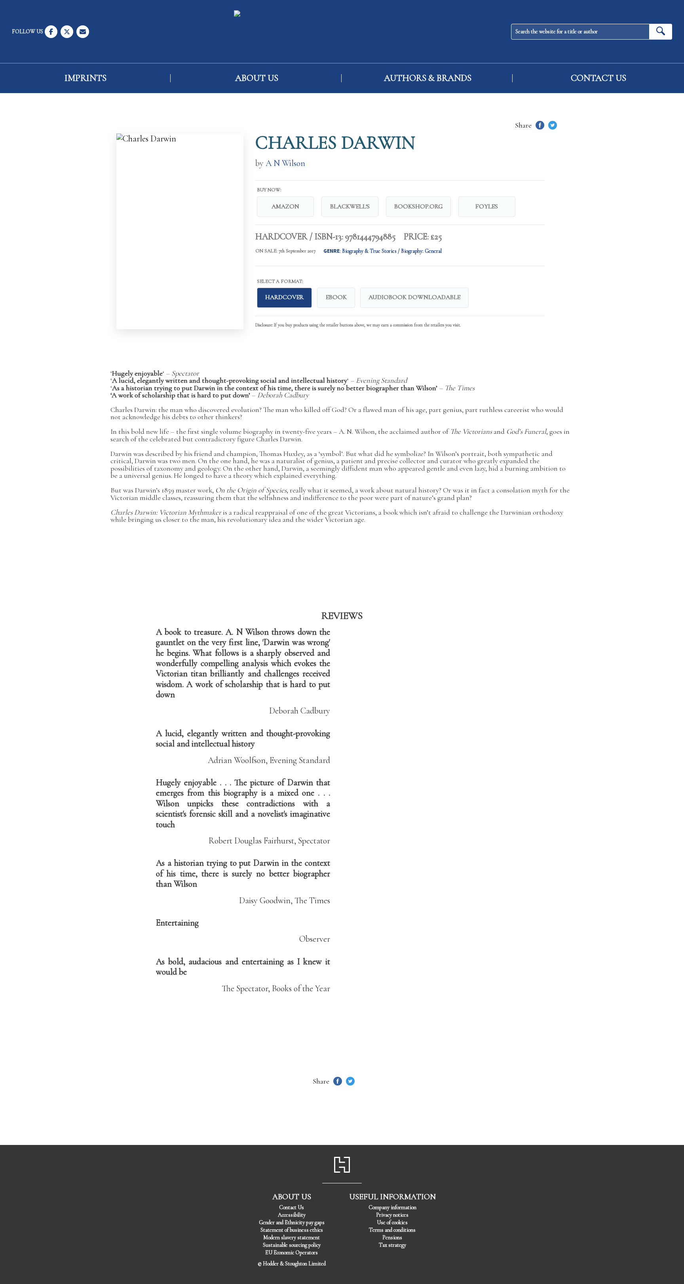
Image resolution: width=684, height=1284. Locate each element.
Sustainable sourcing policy (292, 1245)
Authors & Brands (427, 78)
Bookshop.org (418, 206)
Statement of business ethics (291, 1230)
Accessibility (292, 1215)
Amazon (285, 206)
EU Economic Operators (291, 1252)
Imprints (85, 78)
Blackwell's (350, 206)
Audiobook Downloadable (414, 297)
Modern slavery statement (291, 1237)
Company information (392, 1207)
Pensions (392, 1237)
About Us (256, 78)
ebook (336, 297)
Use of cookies (392, 1222)
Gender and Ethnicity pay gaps (292, 1222)
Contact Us (598, 78)
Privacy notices (392, 1215)
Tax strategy (392, 1245)
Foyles (486, 206)
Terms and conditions (392, 1230)
